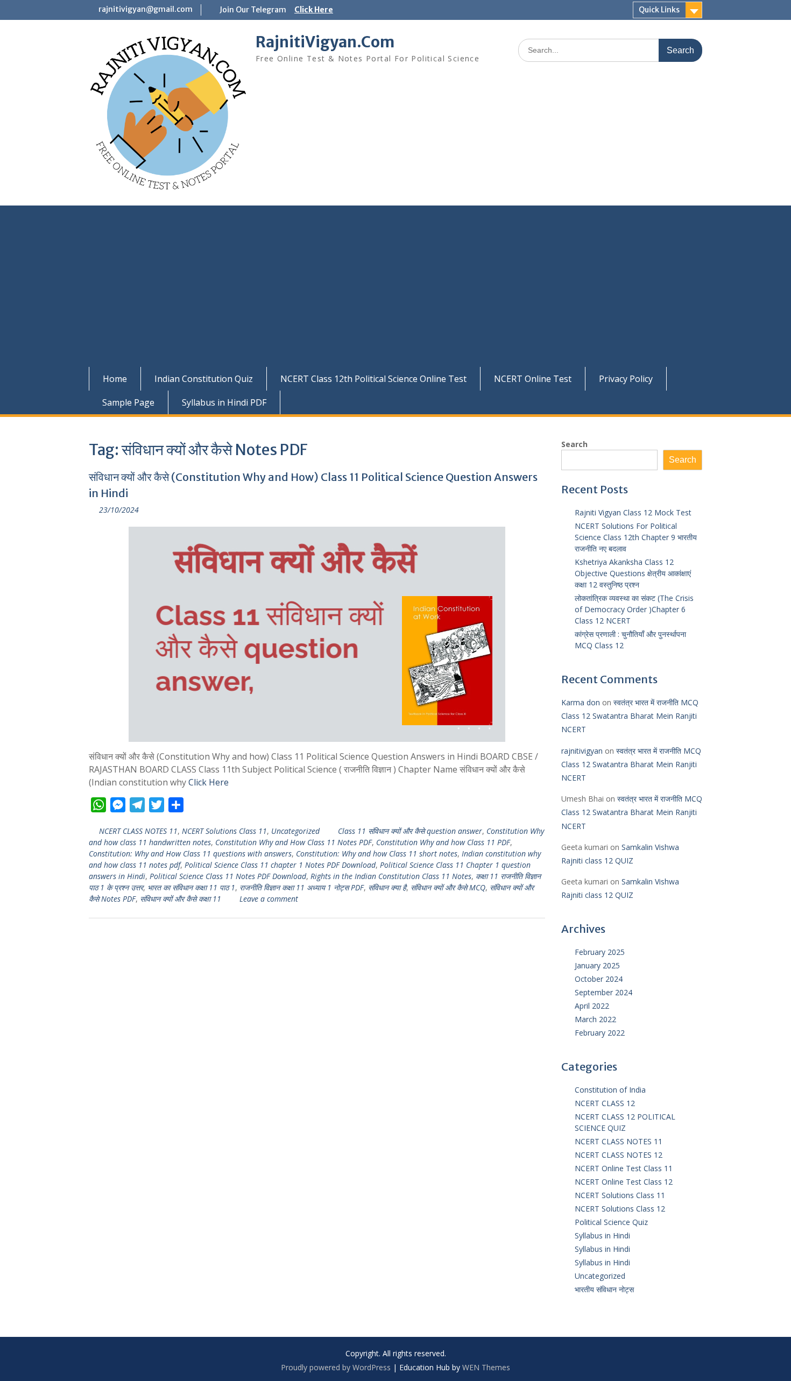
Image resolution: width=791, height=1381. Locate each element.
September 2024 (603, 992)
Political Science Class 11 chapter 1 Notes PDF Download (280, 865)
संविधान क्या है (387, 887)
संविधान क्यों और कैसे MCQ (448, 887)
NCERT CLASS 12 (605, 1103)
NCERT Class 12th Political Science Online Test (373, 379)
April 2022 (592, 1006)
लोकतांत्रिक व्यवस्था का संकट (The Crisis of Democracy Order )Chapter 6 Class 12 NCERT (634, 609)
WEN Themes (486, 1367)
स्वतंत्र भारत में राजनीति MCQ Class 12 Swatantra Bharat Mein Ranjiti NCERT (629, 715)
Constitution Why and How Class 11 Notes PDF (293, 842)
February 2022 (600, 1033)
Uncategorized (295, 831)
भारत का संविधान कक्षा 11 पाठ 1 (191, 887)
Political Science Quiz (611, 1222)
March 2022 (595, 1019)
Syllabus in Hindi (602, 1235)
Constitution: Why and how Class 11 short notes (376, 853)
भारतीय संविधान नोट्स (604, 1289)
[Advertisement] (395, 286)
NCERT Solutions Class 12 (620, 1208)
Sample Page (128, 402)
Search (574, 444)
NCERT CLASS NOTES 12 (618, 1155)
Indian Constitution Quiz (203, 379)
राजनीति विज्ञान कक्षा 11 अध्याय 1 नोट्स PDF (301, 887)
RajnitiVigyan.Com (325, 42)
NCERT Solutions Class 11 (224, 831)
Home (115, 379)
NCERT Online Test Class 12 (624, 1182)
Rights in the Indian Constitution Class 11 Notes (390, 876)
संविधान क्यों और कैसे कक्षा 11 (180, 899)
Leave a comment (268, 899)
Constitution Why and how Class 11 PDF (443, 842)
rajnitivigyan (582, 751)
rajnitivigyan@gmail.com (145, 9)
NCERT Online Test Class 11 (624, 1168)
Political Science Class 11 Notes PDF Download (228, 876)
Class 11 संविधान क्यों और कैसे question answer (410, 831)
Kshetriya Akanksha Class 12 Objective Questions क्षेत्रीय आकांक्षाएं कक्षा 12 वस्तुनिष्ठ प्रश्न (633, 573)
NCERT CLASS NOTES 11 (138, 831)
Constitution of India (610, 1090)
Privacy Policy (626, 379)
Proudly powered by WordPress (336, 1367)
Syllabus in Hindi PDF (224, 402)
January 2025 (597, 965)
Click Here (313, 10)
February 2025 (600, 952)
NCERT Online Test (532, 379)
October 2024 (599, 979)
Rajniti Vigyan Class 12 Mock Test (633, 512)
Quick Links (659, 10)
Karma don (580, 702)
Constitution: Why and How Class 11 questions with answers (190, 853)
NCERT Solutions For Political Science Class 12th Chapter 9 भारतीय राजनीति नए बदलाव (636, 537)
